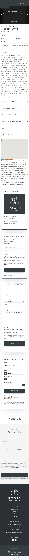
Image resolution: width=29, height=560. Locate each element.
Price (5, 370)
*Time (5, 304)
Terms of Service (11, 349)
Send (14, 475)
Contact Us (6, 225)
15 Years (15, 365)
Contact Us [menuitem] (14, 516)
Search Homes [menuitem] (14, 509)
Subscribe (14, 270)
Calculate (14, 391)
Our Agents (12, 225)
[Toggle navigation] (27, 3)
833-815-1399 (21, 3)
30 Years (8, 365)
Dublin (22, 182)
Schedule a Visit (19, 284)
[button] (2, 15)
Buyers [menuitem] (14, 511)
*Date (5, 299)
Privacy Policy (16, 467)
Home (2, 182)
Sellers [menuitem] (14, 514)
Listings (8, 182)
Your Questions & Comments (11, 310)
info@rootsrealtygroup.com (15, 532)
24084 (4, 184)
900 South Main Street (15, 526)
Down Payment (8, 376)
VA (12, 182)
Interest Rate (7, 382)
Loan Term (7, 362)
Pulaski (17, 182)
